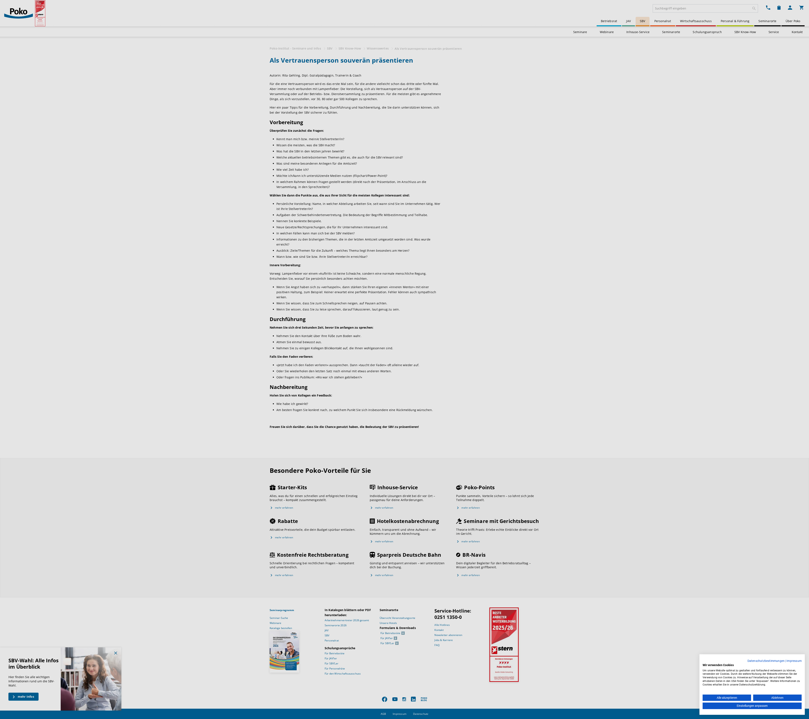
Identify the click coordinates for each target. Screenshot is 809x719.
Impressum (794, 661)
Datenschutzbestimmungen (766, 661)
